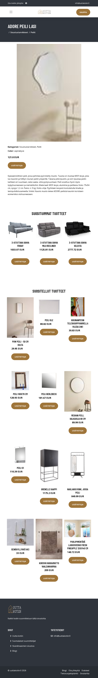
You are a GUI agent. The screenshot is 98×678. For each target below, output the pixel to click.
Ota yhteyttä (74, 670)
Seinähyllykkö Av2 (20, 549)
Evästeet (85, 670)
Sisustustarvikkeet (19, 32)
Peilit (33, 32)
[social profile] (26, 3)
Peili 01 (20, 467)
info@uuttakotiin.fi (82, 3)
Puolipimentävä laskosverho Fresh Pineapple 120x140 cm (77, 545)
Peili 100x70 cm (20, 393)
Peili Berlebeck (49, 393)
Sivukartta (84, 673)
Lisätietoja (16, 165)
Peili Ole (49, 320)
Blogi (14, 651)
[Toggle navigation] (11, 12)
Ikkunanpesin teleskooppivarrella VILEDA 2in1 (77, 323)
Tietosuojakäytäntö (69, 673)
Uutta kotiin (17, 636)
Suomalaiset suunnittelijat (24, 641)
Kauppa (83, 12)
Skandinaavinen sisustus (23, 646)
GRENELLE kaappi (49, 489)
